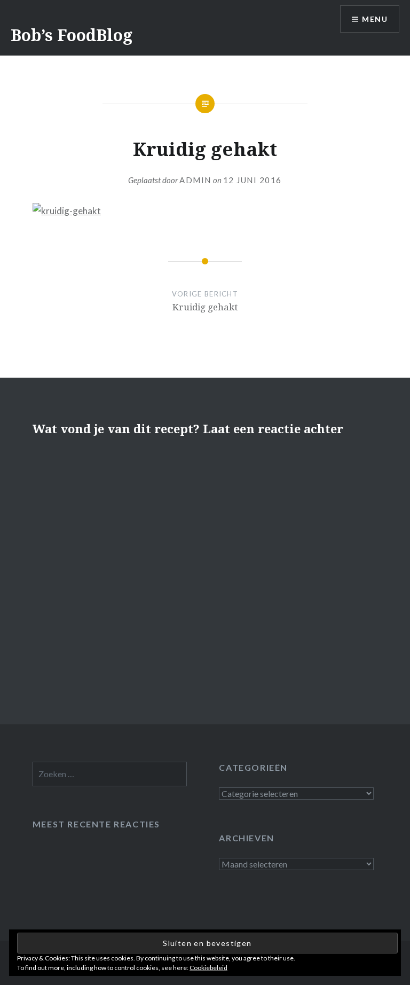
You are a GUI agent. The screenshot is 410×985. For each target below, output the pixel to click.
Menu (375, 19)
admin (195, 180)
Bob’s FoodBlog (71, 35)
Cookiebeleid (208, 968)
